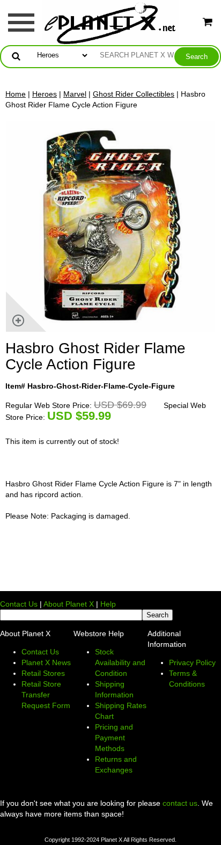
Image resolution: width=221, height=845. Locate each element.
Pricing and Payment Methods (114, 738)
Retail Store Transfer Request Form (45, 695)
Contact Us (19, 604)
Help (108, 604)
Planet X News (46, 662)
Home (15, 94)
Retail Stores (43, 673)
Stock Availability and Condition (120, 662)
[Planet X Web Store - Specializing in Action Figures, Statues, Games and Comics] (110, 22)
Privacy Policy (192, 662)
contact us (180, 803)
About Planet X (68, 604)
